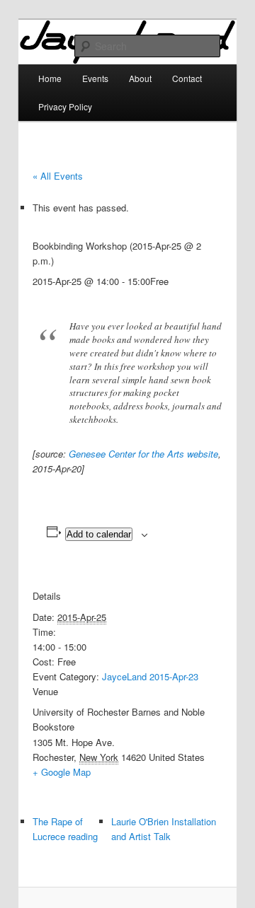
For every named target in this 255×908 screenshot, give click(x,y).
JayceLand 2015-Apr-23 (150, 676)
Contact (187, 78)
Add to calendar (99, 534)
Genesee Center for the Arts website (143, 453)
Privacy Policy (65, 106)
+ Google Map (62, 772)
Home (50, 78)
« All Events (58, 175)
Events (95, 78)
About (140, 78)
